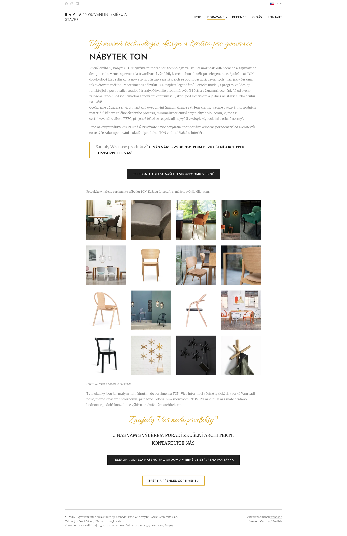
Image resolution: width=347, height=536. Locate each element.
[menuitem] (198, 17)
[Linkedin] (77, 4)
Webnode (276, 517)
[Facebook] (66, 4)
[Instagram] (72, 4)
